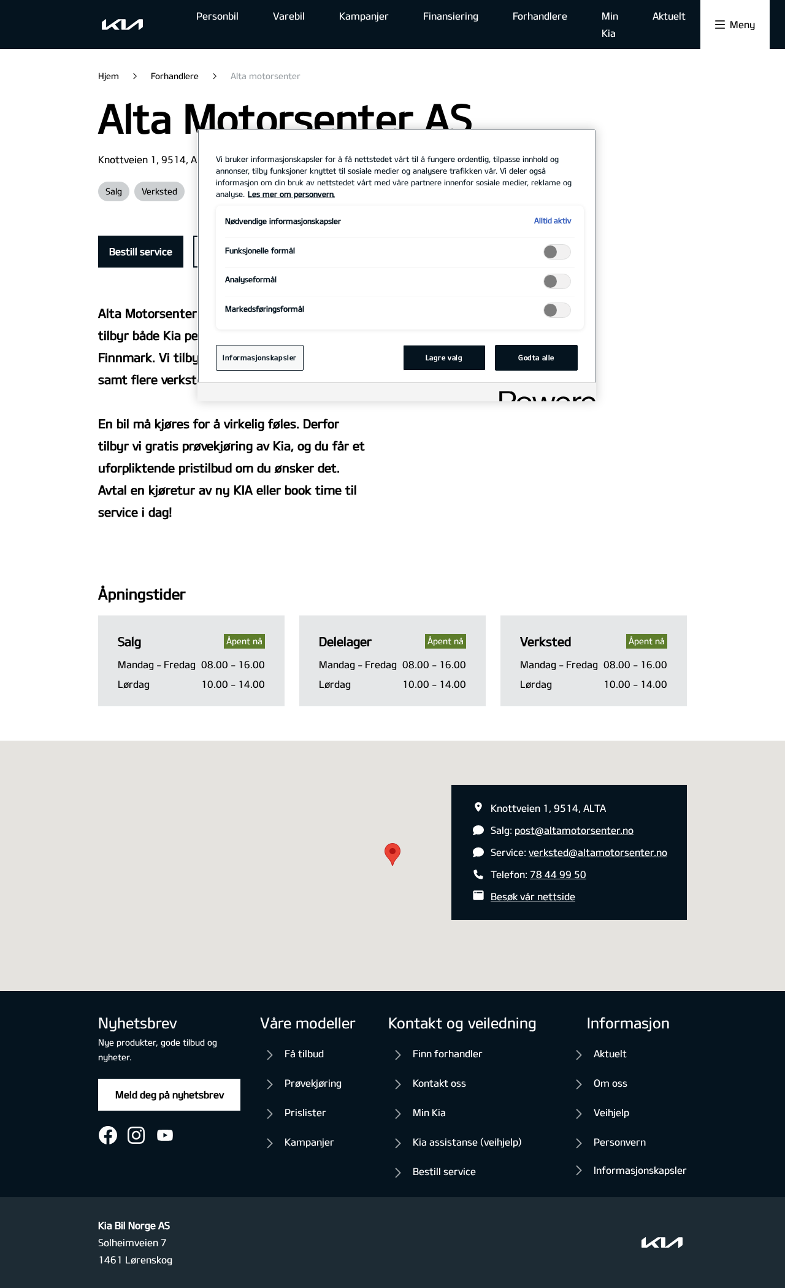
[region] (396, 265)
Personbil (217, 15)
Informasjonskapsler (640, 1170)
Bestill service (140, 251)
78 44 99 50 (558, 874)
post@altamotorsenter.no (574, 830)
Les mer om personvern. (291, 194)
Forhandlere (540, 15)
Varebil (289, 15)
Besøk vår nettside (533, 896)
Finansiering (450, 15)
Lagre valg (444, 357)
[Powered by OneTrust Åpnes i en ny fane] (543, 393)
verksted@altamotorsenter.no (598, 852)
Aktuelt (669, 15)
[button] (392, 854)
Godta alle (536, 357)
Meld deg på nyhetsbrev (169, 1094)
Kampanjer (364, 15)
